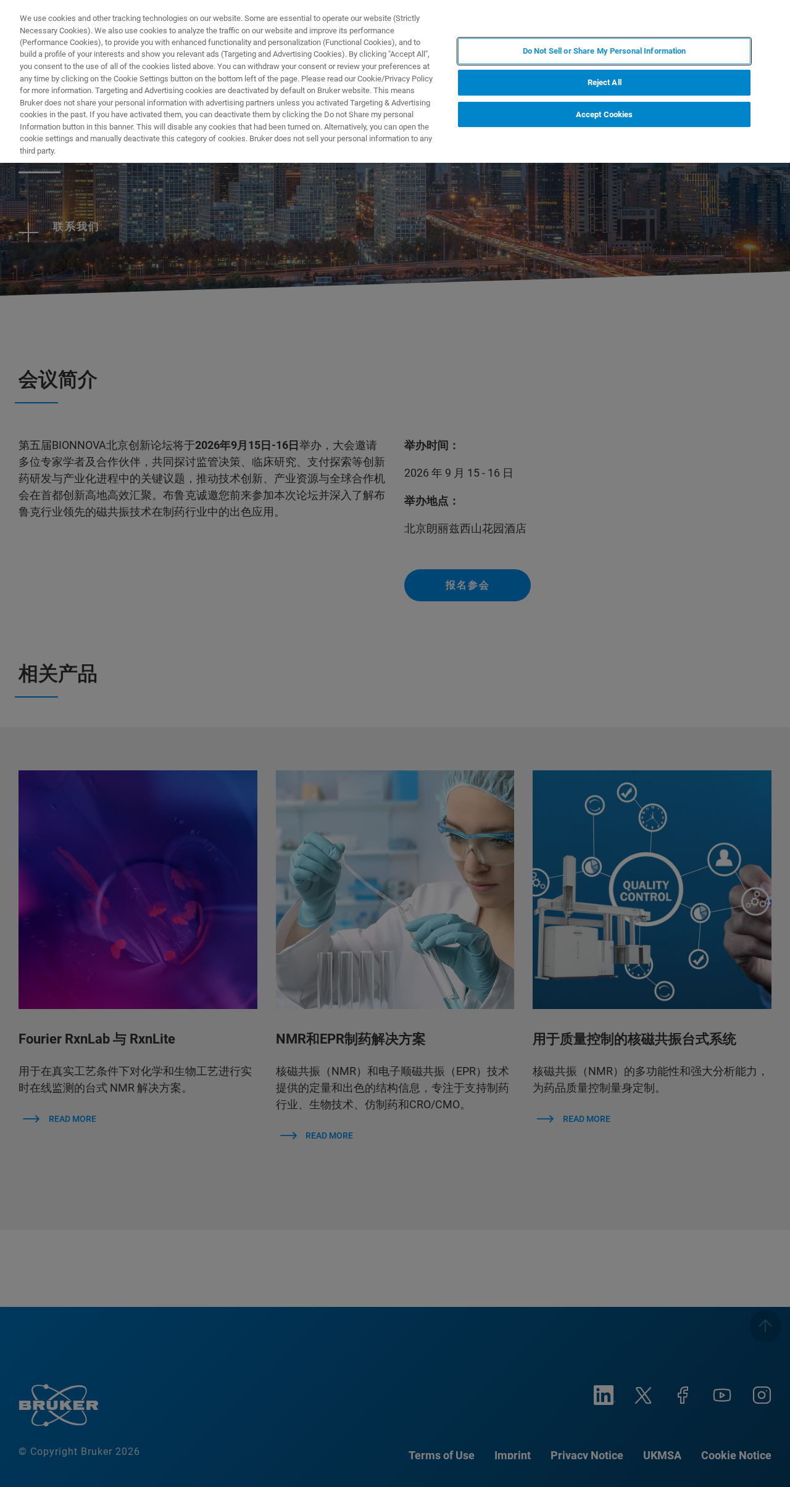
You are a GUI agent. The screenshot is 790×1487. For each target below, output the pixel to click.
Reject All (605, 83)
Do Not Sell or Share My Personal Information (604, 51)
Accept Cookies (604, 114)
